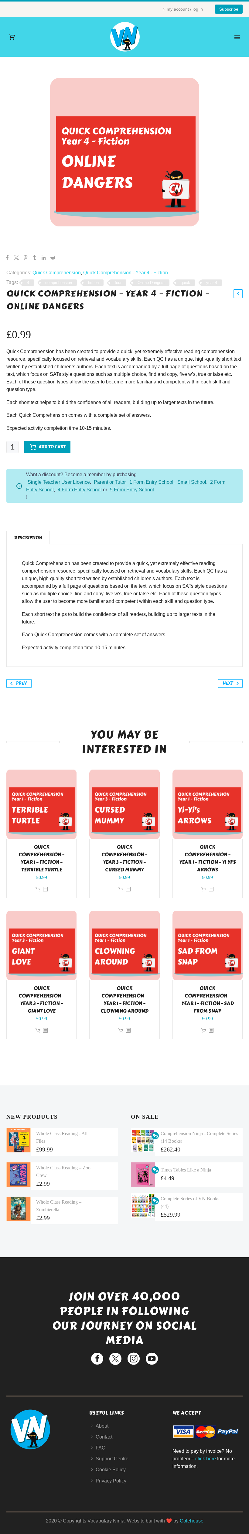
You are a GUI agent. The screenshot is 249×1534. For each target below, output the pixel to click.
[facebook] (97, 1359)
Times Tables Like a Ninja (186, 1169)
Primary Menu (237, 37)
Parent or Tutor (109, 482)
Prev (21, 683)
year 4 (211, 282)
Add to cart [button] (38, 889)
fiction (93, 282)
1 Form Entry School (151, 482)
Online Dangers (151, 282)
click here (205, 1458)
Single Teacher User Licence (59, 482)
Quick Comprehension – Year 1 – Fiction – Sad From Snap (207, 999)
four (118, 282)
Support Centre (112, 1458)
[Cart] (11, 37)
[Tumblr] (34, 257)
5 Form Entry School (132, 489)
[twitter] (115, 1359)
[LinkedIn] (43, 257)
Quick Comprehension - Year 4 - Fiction (125, 272)
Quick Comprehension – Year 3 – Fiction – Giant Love (41, 999)
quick (185, 282)
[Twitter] (16, 257)
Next (228, 683)
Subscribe (228, 9)
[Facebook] (7, 257)
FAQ (100, 1447)
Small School (191, 482)
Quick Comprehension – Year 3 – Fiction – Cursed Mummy (124, 858)
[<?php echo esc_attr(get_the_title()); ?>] (45, 889)
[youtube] (152, 1359)
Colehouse (191, 1520)
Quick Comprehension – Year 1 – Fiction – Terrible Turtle (41, 858)
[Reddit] (52, 257)
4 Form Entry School (80, 489)
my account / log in (185, 9)
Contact (104, 1436)
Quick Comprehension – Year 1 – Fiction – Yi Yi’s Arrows (207, 858)
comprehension (58, 282)
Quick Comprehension (56, 272)
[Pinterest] (25, 257)
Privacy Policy (111, 1480)
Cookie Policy (111, 1469)
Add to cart (52, 447)
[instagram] (134, 1359)
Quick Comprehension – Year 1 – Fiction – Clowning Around (124, 999)
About (102, 1426)
